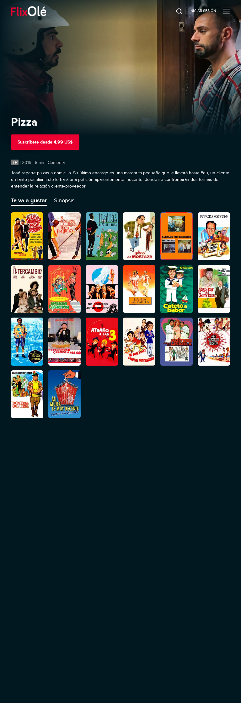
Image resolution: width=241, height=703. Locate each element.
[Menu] (226, 11)
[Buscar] (174, 11)
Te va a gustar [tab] (29, 200)
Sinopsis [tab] (64, 200)
